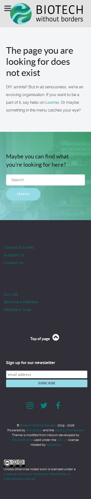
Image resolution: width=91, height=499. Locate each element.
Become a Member (21, 302)
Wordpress (34, 430)
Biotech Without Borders (39, 425)
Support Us (14, 255)
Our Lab (11, 294)
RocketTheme (22, 440)
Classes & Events (19, 247)
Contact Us (14, 263)
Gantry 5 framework (69, 430)
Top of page (40, 338)
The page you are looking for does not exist (39, 61)
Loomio (52, 102)
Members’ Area (17, 309)
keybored (53, 445)
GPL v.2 (62, 440)
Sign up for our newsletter (30, 362)
